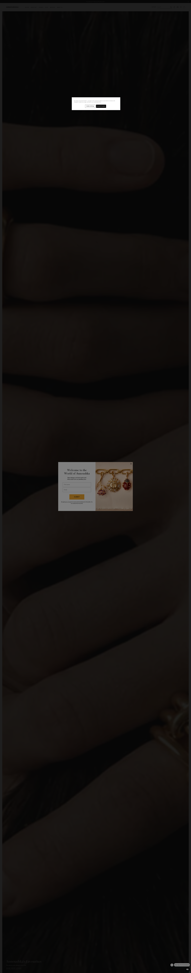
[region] (96, 103)
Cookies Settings (90, 106)
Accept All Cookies (101, 106)
